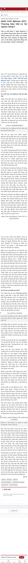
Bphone (15, 479)
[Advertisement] (14, 57)
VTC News (7, 74)
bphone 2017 (5, 484)
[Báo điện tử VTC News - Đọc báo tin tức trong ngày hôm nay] (9, 8)
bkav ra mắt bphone (6, 482)
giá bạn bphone (13, 484)
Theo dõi (21, 557)
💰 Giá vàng (17, 11)
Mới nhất (4, 11)
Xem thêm (13, 510)
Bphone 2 (9, 479)
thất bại (3, 479)
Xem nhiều (11, 11)
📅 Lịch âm (23, 11)
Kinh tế (5, 15)
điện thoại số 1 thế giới (18, 482)
